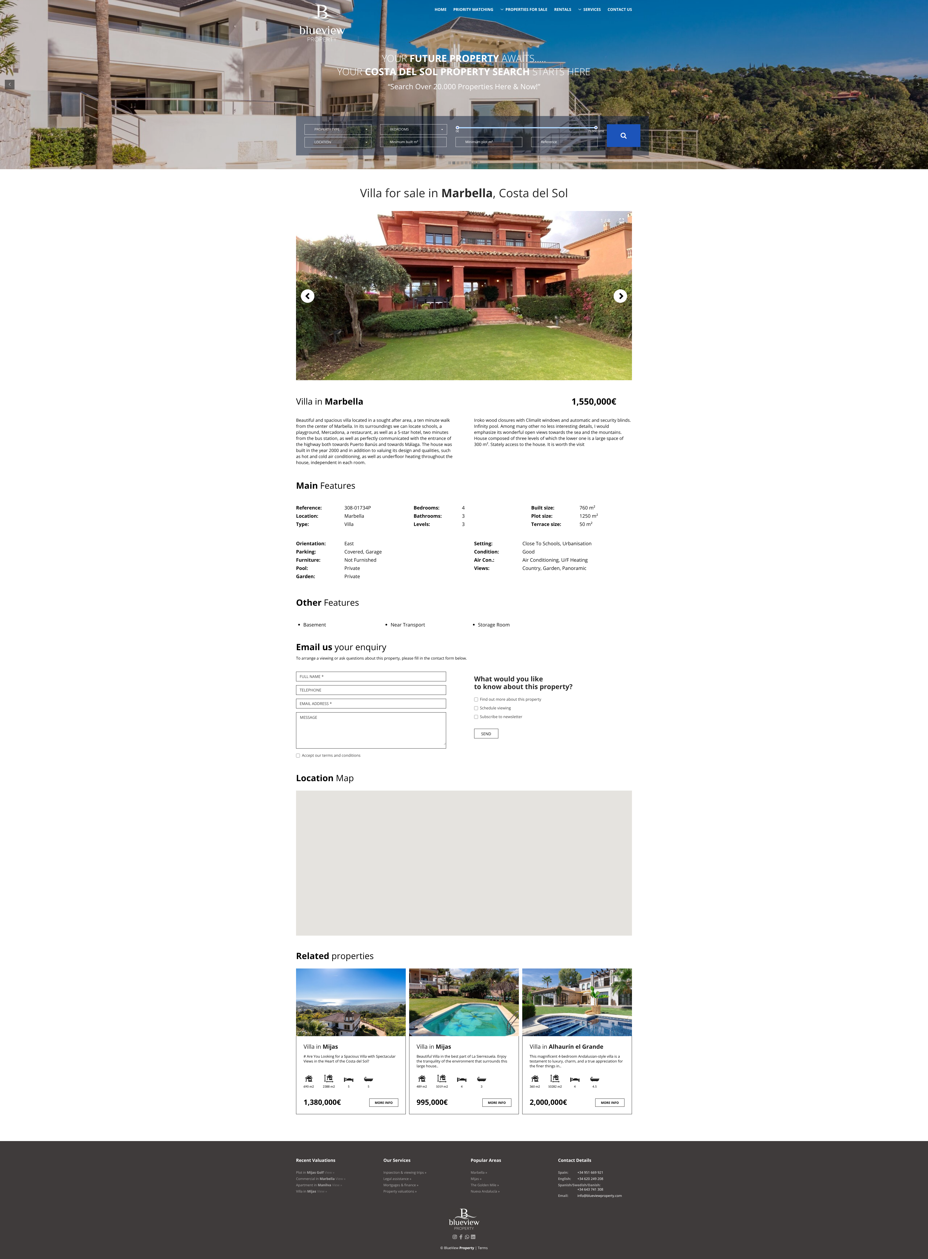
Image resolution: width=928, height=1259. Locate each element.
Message (308, 717)
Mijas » (476, 1179)
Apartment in (319, 1185)
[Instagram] (455, 1238)
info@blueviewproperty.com (599, 1196)
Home (441, 9)
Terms (483, 1248)
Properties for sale (527, 9)
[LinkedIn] (474, 1238)
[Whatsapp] (468, 1238)
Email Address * (316, 703)
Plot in (315, 1172)
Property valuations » (400, 1191)
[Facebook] (461, 1238)
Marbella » (479, 1172)
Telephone (310, 690)
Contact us (620, 9)
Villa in (321, 1047)
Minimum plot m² (479, 142)
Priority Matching (473, 9)
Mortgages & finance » (400, 1185)
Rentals (562, 9)
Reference (549, 142)
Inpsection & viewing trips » (404, 1172)
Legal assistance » (397, 1179)
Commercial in (321, 1179)
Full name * (312, 676)
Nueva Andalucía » (485, 1191)
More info (384, 1102)
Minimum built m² (404, 142)
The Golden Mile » (485, 1185)
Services (592, 9)
